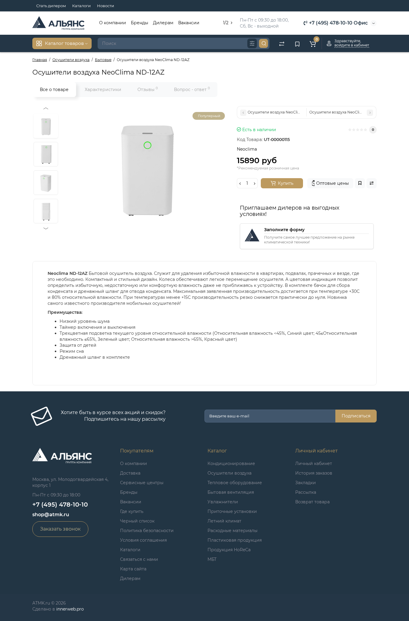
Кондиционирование (231, 463)
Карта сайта (133, 569)
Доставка (130, 473)
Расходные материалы (232, 530)
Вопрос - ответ (192, 89)
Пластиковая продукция (234, 540)
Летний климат (224, 521)
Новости (105, 5)
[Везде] (252, 43)
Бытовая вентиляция (230, 492)
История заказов (313, 473)
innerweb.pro (70, 609)
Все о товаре (54, 89)
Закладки (305, 482)
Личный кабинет (313, 463)
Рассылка (305, 492)
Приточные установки (232, 511)
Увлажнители (222, 502)
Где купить (131, 511)
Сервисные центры (141, 482)
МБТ (211, 559)
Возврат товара (312, 502)
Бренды (139, 22)
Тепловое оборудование (234, 482)
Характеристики (103, 89)
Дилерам (163, 22)
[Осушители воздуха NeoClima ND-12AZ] (146, 166)
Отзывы (147, 89)
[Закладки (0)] (297, 43)
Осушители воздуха (229, 473)
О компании (112, 22)
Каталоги (81, 5)
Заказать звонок (60, 529)
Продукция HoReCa (229, 549)
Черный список (137, 521)
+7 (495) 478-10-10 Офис (338, 23)
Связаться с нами (139, 559)
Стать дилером (51, 5)
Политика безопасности (147, 530)
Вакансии (188, 22)
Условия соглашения (143, 540)
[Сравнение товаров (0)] (282, 43)
